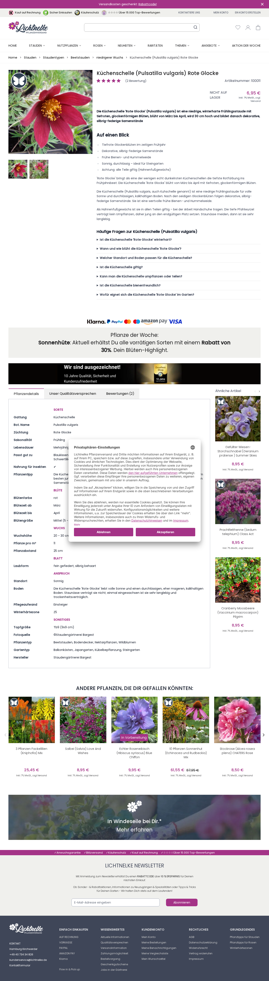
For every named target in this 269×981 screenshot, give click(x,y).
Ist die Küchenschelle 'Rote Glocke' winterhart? (136, 239)
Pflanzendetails (26, 393)
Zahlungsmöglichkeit (114, 953)
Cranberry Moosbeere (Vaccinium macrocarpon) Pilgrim (238, 612)
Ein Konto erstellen (248, 12)
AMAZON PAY (67, 953)
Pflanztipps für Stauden (245, 937)
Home (12, 45)
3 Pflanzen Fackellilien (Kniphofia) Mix (31, 751)
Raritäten (155, 45)
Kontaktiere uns (189, 12)
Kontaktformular (19, 965)
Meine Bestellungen (154, 942)
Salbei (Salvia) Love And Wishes (83, 751)
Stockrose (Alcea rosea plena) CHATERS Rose (237, 751)
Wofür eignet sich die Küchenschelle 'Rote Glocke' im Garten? (147, 294)
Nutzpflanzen (67, 45)
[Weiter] (259, 391)
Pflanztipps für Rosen (243, 942)
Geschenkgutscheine (114, 964)
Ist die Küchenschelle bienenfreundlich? (130, 285)
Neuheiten (125, 45)
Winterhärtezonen (241, 948)
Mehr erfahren (134, 830)
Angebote (209, 45)
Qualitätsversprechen (114, 942)
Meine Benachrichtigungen (159, 948)
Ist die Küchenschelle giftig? (121, 267)
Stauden (35, 45)
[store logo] (28, 27)
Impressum (196, 959)
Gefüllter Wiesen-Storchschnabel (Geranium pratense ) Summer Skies (238, 451)
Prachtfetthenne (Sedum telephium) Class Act (238, 532)
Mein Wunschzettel (153, 959)
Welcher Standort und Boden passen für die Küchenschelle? (146, 258)
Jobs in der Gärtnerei (114, 970)
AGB (191, 937)
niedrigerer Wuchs (109, 57)
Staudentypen (53, 57)
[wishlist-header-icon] (238, 27)
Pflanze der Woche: (134, 335)
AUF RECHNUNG (68, 937)
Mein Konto (221, 12)
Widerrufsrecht (198, 948)
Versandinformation (114, 948)
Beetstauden (80, 57)
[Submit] (195, 27)
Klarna (63, 959)
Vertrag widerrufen (200, 953)
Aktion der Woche (246, 45)
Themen (180, 45)
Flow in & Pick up (69, 969)
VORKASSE (65, 942)
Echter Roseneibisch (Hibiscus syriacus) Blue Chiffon (134, 753)
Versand (256, 101)
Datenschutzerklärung (203, 942)
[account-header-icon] (248, 27)
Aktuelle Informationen (115, 937)
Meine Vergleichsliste (155, 953)
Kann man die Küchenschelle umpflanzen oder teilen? (141, 276)
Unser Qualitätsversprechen (72, 393)
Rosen (98, 45)
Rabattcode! (147, 4)
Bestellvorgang (110, 959)
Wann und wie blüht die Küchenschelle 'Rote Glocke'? (140, 249)
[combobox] (142, 27)
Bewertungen (120, 393)
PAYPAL (63, 948)
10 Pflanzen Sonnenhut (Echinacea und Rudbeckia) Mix (186, 753)
